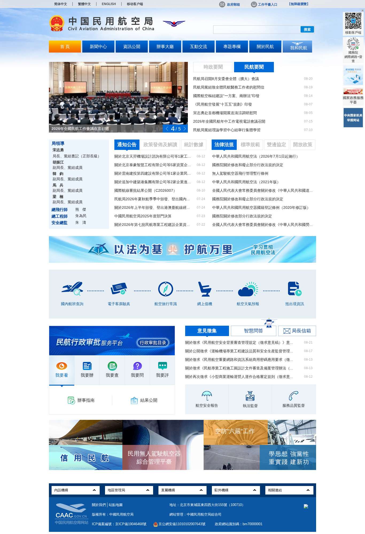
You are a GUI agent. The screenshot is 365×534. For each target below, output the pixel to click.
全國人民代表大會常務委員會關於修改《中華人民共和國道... (262, 190)
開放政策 (302, 144)
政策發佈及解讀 (160, 144)
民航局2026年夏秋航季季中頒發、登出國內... (152, 199)
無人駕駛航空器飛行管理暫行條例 (240, 173)
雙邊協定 (276, 144)
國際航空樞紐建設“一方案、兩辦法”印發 (226, 96)
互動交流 (198, 46)
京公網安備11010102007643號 (181, 524)
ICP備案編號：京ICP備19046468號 (119, 524)
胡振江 (58, 162)
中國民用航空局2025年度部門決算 (143, 216)
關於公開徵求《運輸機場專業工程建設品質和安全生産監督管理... (239, 351)
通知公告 (127, 144)
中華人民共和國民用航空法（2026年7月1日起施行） (256, 156)
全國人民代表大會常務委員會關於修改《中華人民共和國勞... (262, 224)
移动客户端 (135, 4)
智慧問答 (253, 330)
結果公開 (148, 400)
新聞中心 (98, 46)
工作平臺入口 (267, 4)
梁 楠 (58, 196)
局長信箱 (301, 330)
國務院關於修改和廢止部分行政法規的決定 (247, 165)
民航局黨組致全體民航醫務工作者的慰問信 (228, 87)
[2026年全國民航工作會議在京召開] (118, 107)
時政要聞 (213, 67)
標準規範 (250, 144)
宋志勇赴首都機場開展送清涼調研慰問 (225, 113)
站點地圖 (116, 505)
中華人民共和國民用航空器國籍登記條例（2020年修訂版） (261, 207)
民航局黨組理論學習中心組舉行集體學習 (227, 130)
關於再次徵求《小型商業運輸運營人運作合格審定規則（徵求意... (239, 376)
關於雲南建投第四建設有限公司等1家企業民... (152, 173)
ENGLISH (109, 4)
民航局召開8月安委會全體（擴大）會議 (226, 79)
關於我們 (99, 505)
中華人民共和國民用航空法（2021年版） (246, 182)
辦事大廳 (165, 46)
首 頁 (65, 46)
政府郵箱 (233, 4)
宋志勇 (58, 150)
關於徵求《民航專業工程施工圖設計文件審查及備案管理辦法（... (239, 368)
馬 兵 (58, 185)
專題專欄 (231, 46)
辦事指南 (86, 400)
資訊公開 (131, 46)
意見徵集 (207, 330)
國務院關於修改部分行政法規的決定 (242, 216)
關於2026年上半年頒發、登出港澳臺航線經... (152, 207)
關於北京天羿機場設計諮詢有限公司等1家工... (152, 156)
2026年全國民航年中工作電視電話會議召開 (229, 121)
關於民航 (265, 46)
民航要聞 (254, 67)
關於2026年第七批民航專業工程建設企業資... (152, 224)
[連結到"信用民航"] (84, 457)
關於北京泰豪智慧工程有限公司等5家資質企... (152, 165)
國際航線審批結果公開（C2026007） (145, 190)
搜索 (307, 29)
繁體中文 (84, 4)
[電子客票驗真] (118, 288)
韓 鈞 (58, 174)
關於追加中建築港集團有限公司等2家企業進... (152, 182)
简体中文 (60, 4)
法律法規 (224, 144)
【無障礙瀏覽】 (299, 4)
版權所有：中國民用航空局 (113, 514)
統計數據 (193, 144)
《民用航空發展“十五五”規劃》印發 (222, 104)
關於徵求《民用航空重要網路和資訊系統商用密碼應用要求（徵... (239, 359)
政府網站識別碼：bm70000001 (238, 524)
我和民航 (298, 48)
